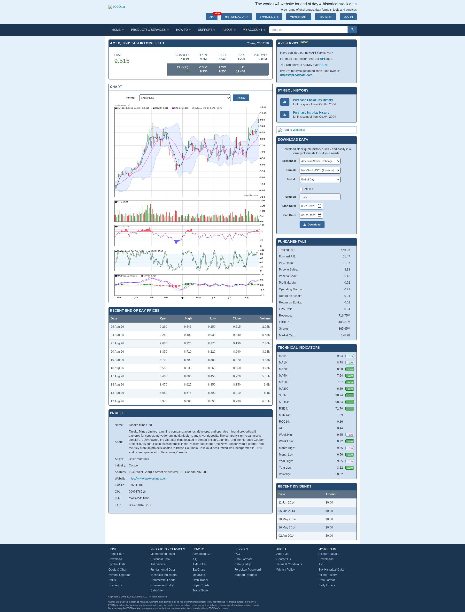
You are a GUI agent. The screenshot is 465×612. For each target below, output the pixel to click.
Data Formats (243, 559)
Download (313, 224)
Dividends (115, 585)
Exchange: (289, 160)
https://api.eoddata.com (296, 75)
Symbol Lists (116, 564)
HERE (323, 65)
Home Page (116, 554)
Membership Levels (163, 554)
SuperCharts (201, 585)
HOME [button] (116, 29)
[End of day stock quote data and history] (116, 4)
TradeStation (201, 590)
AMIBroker (199, 564)
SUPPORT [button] (205, 29)
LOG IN (348, 16)
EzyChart (199, 569)
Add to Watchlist (294, 130)
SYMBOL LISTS (269, 16)
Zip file (308, 189)
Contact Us (283, 559)
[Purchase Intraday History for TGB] (284, 114)
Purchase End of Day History (313, 100)
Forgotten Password (247, 569)
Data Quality (242, 564)
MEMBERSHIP (298, 16)
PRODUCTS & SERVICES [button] (148, 29)
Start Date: (289, 205)
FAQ (237, 554)
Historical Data (160, 559)
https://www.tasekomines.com (148, 478)
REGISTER (325, 16)
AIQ (195, 559)
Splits (112, 580)
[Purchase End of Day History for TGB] (284, 102)
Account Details (328, 554)
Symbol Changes (119, 575)
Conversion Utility (162, 585)
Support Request (245, 575)
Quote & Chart (117, 569)
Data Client (157, 590)
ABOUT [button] (228, 29)
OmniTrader (200, 580)
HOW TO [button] (182, 29)
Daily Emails (326, 585)
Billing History (327, 575)
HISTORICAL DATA (236, 16)
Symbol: (290, 196)
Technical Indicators (163, 575)
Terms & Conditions (289, 564)
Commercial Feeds (162, 580)
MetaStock (199, 575)
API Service (158, 564)
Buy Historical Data (331, 569)
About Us (282, 554)
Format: (291, 170)
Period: (131, 97)
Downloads (325, 559)
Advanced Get (202, 554)
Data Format (326, 580)
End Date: (289, 215)
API (213, 15)
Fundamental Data (162, 569)
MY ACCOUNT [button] (253, 29)
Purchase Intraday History (311, 112)
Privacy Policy (285, 569)
